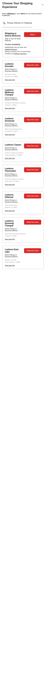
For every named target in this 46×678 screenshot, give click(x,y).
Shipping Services (11, 49)
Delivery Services (20, 54)
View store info (10, 80)
